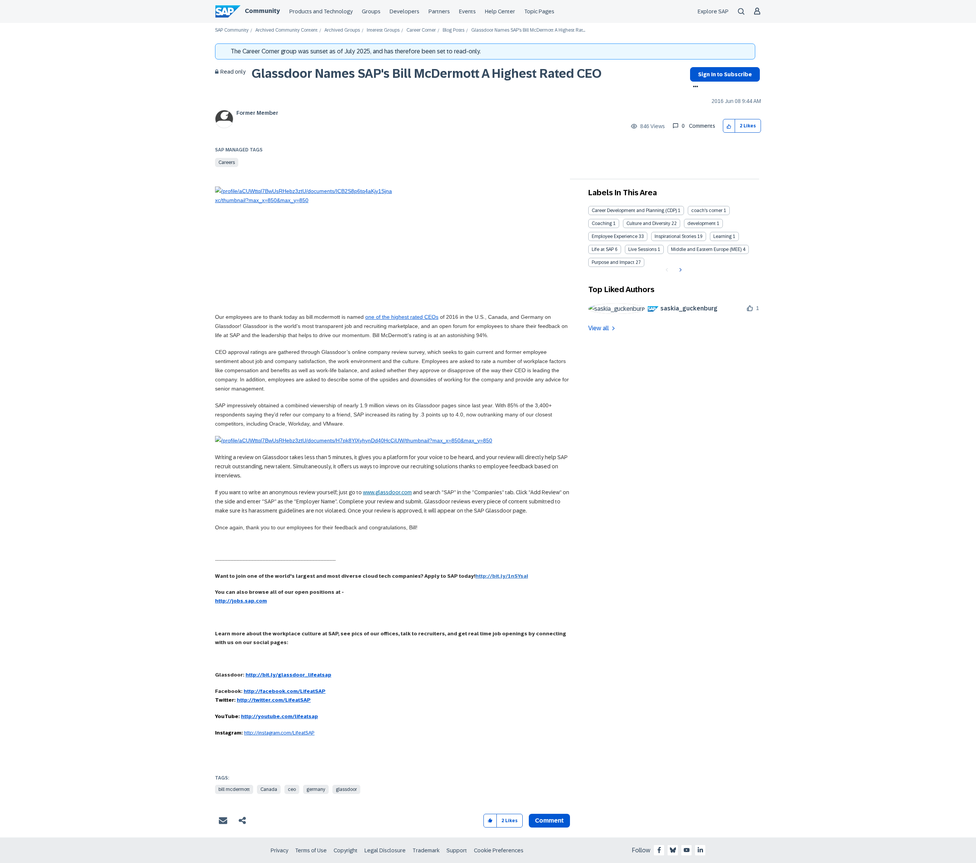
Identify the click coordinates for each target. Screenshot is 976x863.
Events (467, 11)
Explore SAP (713, 11)
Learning (722, 236)
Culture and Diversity (648, 223)
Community (262, 11)
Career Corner (421, 30)
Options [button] (694, 87)
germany (316, 789)
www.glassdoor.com (387, 492)
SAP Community (232, 30)
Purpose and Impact (613, 262)
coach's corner (706, 210)
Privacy (279, 850)
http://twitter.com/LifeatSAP (274, 700)
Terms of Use (311, 850)
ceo (292, 789)
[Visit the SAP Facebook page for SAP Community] (659, 850)
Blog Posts (453, 30)
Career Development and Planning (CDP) (634, 210)
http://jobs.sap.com (241, 601)
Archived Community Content (286, 30)
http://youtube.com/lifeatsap (279, 716)
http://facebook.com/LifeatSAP (285, 691)
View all (598, 328)
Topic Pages (539, 11)
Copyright (346, 850)
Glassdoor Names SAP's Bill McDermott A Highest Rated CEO (427, 73)
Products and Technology (321, 11)
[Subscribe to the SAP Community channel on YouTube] (687, 850)
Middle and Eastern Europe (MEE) (706, 249)
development (701, 223)
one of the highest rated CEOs (401, 317)
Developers (404, 11)
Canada (268, 789)
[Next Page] (679, 270)
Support (456, 850)
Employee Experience (614, 236)
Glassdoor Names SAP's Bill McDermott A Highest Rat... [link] (528, 30)
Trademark (426, 850)
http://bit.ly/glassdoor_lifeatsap (288, 675)
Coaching (602, 223)
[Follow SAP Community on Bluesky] (673, 850)
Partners (439, 11)
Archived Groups (342, 30)
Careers (226, 162)
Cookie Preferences (498, 850)
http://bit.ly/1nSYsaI (501, 576)
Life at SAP (603, 249)
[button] (729, 126)
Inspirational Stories (675, 236)
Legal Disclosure (385, 850)
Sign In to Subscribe (725, 74)
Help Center (500, 11)
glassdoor (346, 789)
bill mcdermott (234, 789)
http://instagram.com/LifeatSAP (279, 733)
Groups (371, 11)
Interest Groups (383, 30)
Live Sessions (642, 249)
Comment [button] (549, 820)
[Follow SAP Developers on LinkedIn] (700, 850)
